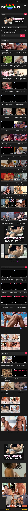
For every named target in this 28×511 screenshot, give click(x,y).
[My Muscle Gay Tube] (11, 7)
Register (20, 1)
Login (16, 1)
